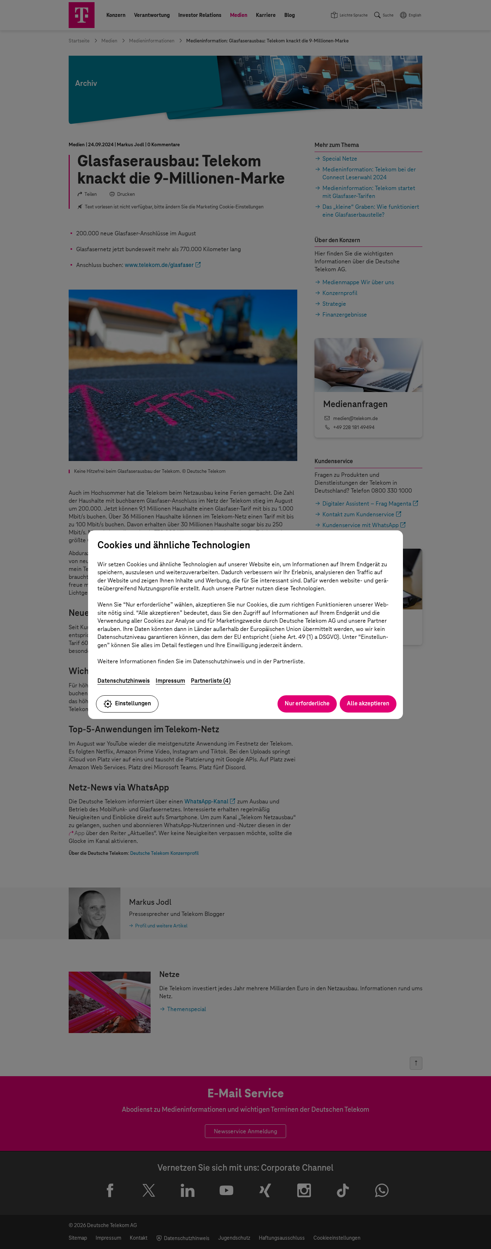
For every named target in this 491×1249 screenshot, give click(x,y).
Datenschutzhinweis (123, 681)
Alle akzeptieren (368, 703)
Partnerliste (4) (211, 681)
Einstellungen (133, 703)
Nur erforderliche (307, 703)
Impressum (170, 681)
